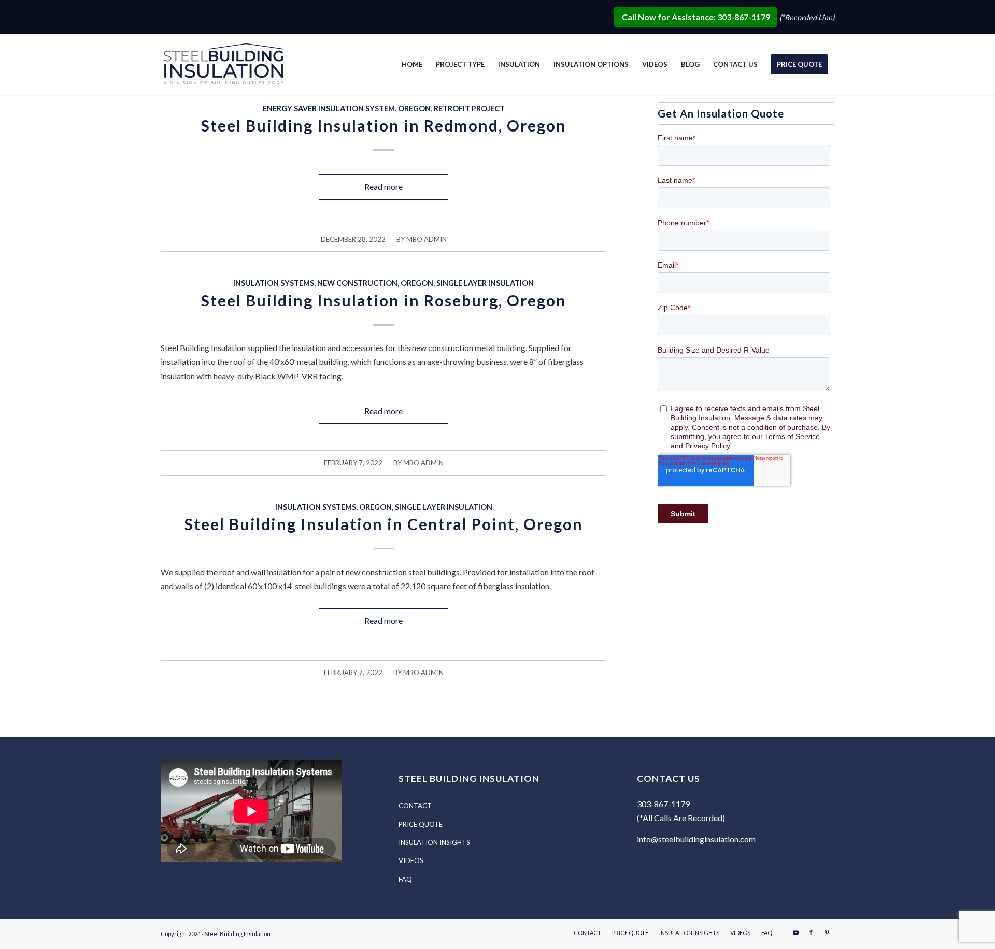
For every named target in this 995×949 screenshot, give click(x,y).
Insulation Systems (273, 283)
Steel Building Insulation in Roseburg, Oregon (383, 300)
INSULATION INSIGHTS (434, 842)
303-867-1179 (663, 804)
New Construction (357, 283)
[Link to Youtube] (795, 932)
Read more (383, 187)
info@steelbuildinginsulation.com (696, 839)
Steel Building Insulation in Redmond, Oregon (383, 125)
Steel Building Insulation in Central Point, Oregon (383, 524)
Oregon (414, 108)
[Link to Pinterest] (826, 932)
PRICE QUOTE (421, 824)
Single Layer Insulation (485, 283)
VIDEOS (411, 860)
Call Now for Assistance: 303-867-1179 (697, 17)
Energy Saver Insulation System (329, 108)
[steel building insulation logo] (225, 66)
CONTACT (415, 805)
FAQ (405, 879)
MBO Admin (426, 239)
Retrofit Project (469, 108)
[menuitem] (412, 64)
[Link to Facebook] (811, 932)
